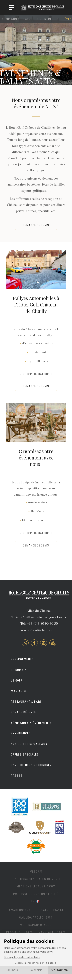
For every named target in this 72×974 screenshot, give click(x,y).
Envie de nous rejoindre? (31, 765)
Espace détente (23, 712)
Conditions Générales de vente (36, 879)
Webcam (36, 871)
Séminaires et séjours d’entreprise (31, 19)
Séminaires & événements (31, 722)
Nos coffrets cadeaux (29, 744)
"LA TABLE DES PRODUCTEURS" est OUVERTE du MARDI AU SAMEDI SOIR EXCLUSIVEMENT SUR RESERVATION (24, 8)
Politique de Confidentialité (36, 893)
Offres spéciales (25, 754)
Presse (16, 775)
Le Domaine (19, 670)
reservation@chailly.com (39, 629)
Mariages (18, 691)
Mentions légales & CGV (36, 886)
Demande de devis (36, 225)
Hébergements (22, 659)
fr (33, 901)
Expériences (21, 733)
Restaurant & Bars (26, 701)
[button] (26, 282)
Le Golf (16, 680)
